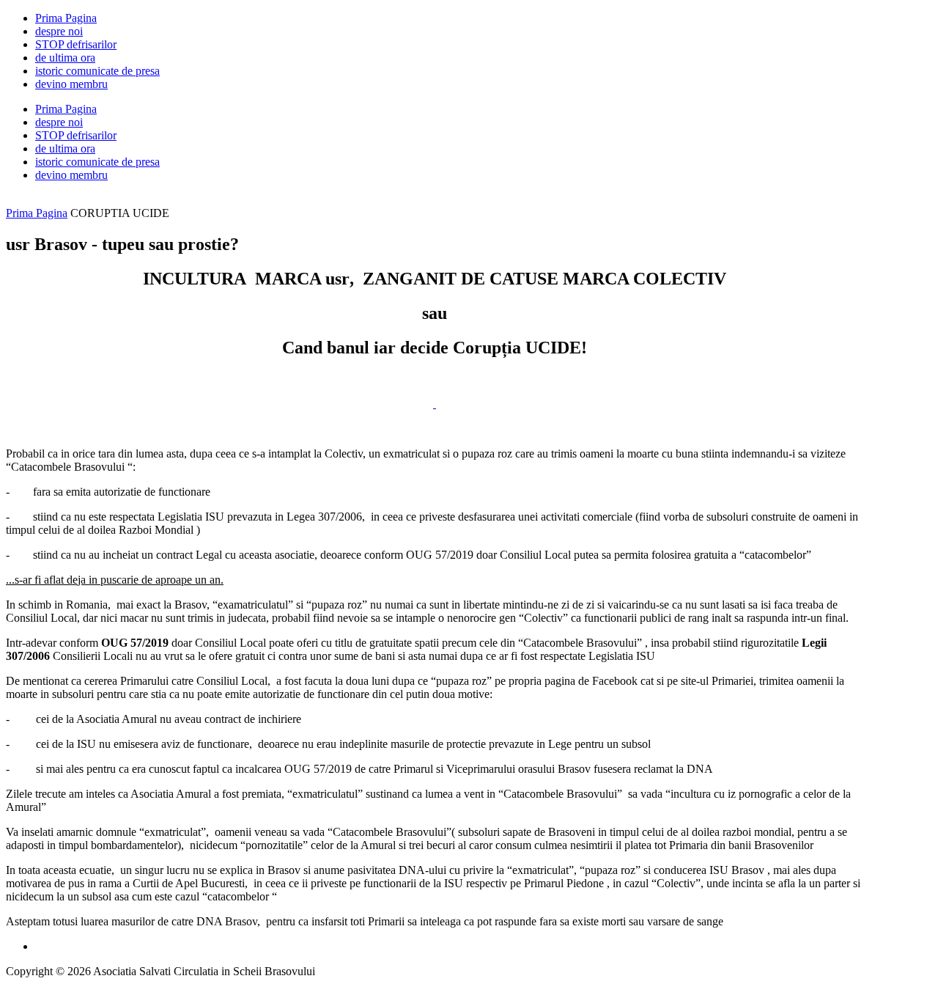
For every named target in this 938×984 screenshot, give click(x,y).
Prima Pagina (36, 213)
